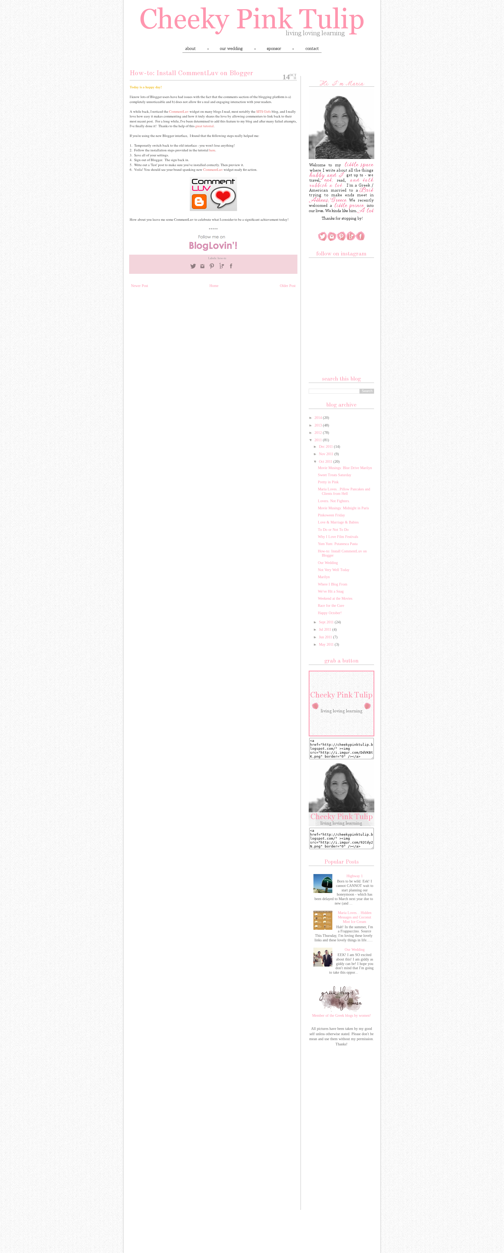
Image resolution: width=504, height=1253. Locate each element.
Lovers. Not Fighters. (334, 501)
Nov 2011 (326, 454)
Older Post (288, 286)
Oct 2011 (326, 462)
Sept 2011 (327, 622)
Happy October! (330, 613)
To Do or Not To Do (333, 530)
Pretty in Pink (328, 482)
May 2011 (327, 644)
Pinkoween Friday (331, 515)
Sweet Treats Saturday (334, 475)
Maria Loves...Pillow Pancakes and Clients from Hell (344, 491)
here (212, 150)
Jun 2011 (326, 637)
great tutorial (204, 126)
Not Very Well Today (333, 570)
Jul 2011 (325, 629)
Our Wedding (328, 563)
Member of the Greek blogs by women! (341, 1016)
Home (213, 286)
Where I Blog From (332, 584)
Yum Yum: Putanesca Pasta (338, 544)
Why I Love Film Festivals (338, 537)
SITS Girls (263, 111)
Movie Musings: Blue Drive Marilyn (345, 468)
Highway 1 (354, 876)
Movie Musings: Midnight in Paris (343, 508)
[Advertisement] (342, 1133)
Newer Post (139, 286)
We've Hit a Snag (331, 591)
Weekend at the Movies (335, 598)
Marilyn (324, 577)
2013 (318, 425)
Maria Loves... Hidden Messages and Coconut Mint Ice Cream (354, 917)
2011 (318, 440)
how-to (222, 258)
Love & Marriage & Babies (338, 522)
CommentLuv (179, 111)
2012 (318, 433)
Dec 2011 (326, 447)
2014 (318, 418)
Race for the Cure (331, 606)
